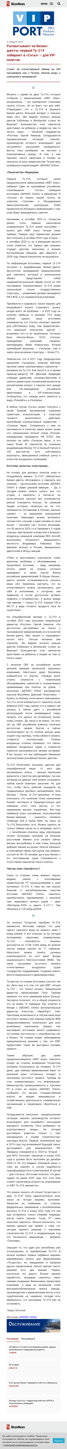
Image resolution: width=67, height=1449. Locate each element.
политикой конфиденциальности (20, 1445)
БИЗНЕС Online (27, 1317)
